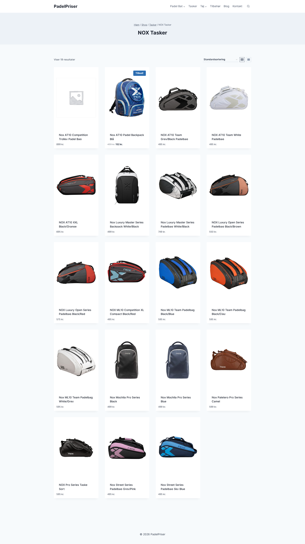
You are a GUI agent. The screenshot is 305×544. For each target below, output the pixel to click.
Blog (226, 6)
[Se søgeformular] (248, 6)
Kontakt (237, 6)
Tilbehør (215, 6)
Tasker (192, 6)
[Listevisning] (248, 59)
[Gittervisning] (242, 59)
